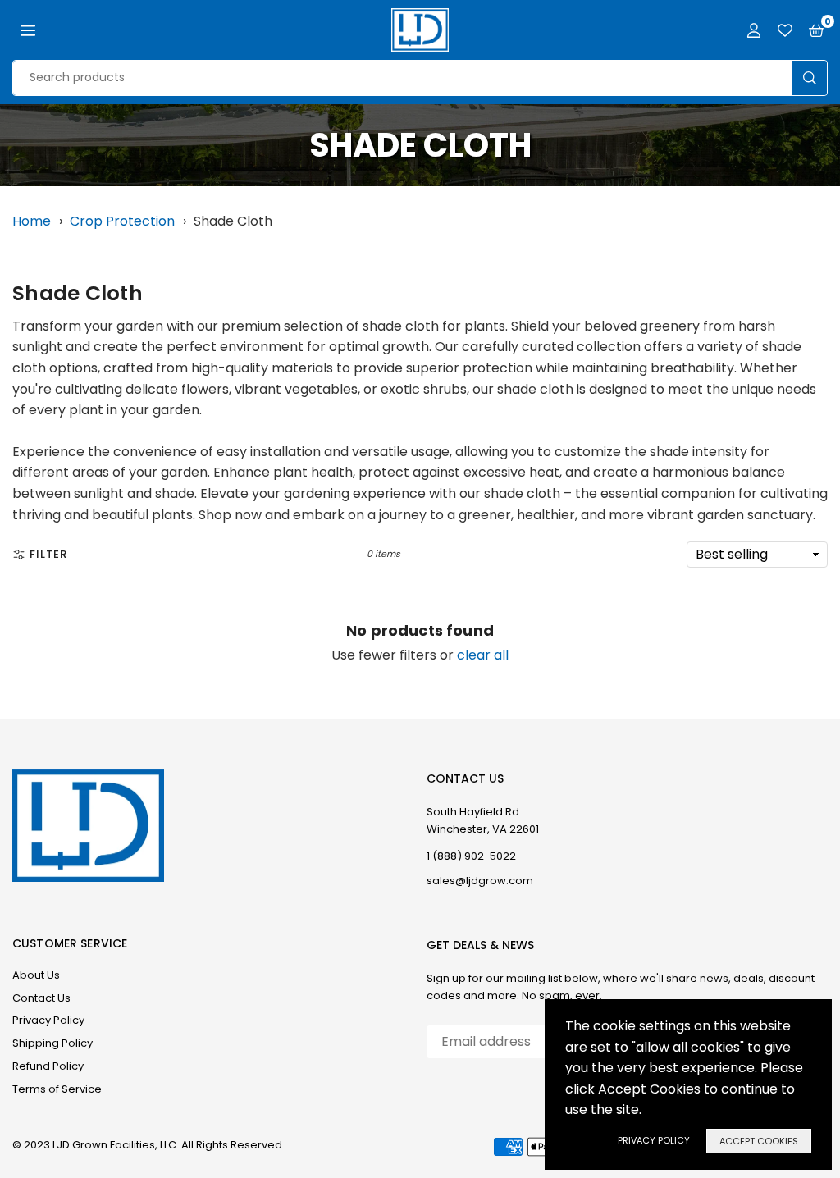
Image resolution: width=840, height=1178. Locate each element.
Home (31, 221)
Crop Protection (122, 221)
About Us (36, 975)
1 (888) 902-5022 (471, 856)
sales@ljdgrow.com (480, 881)
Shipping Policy (52, 1043)
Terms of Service (57, 1089)
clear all (483, 655)
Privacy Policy (48, 1020)
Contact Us (41, 998)
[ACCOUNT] (753, 30)
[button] (27, 30)
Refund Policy (48, 1066)
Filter (48, 554)
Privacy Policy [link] (654, 1140)
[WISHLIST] (785, 30)
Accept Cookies (758, 1141)
